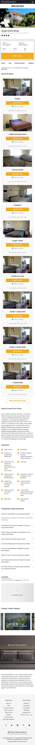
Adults (15, 49)
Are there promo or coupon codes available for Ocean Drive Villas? (15, 568)
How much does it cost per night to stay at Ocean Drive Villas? (15, 527)
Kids (25, 49)
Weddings (31, 63)
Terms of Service (8, 710)
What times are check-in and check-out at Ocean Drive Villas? (15, 533)
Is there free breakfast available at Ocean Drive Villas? (15, 549)
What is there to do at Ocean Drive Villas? (15, 555)
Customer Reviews (8, 708)
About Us (8, 703)
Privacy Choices (24, 715)
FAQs (8, 705)
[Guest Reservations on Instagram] (18, 725)
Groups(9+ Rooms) (20, 63)
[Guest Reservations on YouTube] (29, 725)
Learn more (4, 69)
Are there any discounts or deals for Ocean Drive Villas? (15, 561)
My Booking (26, 705)
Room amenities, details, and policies (17, 110)
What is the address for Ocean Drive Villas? (15, 514)
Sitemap (8, 715)
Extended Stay (26, 712)
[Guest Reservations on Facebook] (6, 725)
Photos (3, 63)
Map (10, 63)
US (28, 580)
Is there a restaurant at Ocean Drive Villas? (15, 544)
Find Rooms (17, 56)
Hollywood (18, 580)
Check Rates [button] (17, 103)
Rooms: (4, 49)
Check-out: (22, 43)
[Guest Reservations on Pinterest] (24, 725)
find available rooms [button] (17, 401)
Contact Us (26, 703)
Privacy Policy (8, 712)
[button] (2, 18)
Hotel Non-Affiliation (8, 719)
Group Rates (26, 708)
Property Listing (8, 717)
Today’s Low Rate (18, 106)
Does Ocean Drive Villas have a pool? (13, 539)
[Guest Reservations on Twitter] (12, 725)
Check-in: (5, 43)
